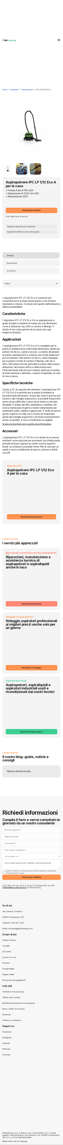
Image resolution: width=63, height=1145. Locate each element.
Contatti (6, 946)
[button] (59, 40)
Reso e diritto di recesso (13, 1009)
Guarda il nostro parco (31, 731)
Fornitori (6, 963)
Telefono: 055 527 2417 (13, 923)
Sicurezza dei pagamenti (13, 980)
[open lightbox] (8, 169)
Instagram (6, 1037)
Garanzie (6, 1014)
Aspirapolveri (27, 90)
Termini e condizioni (11, 1020)
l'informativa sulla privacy (14, 887)
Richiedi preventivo (31, 210)
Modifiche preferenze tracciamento (18, 1003)
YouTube (6, 1054)
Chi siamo (6, 951)
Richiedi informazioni (31, 517)
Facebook (6, 1032)
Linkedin (6, 1043)
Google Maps (8, 968)
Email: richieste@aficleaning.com (17, 928)
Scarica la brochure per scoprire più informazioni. (27, 424)
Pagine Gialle (8, 974)
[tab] (31, 255)
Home (4, 90)
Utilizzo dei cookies (11, 997)
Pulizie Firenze (9, 940)
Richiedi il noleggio (31, 667)
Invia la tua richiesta (31, 877)
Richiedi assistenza (31, 604)
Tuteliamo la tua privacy (13, 991)
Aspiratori (14, 90)
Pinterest (6, 1049)
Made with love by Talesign (14, 1141)
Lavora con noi (9, 957)
